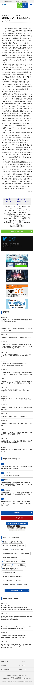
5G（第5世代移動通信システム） (12, 569)
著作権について (22, 669)
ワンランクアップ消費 (9, 546)
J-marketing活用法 (17, 518)
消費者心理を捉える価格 (10, 553)
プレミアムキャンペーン (10, 561)
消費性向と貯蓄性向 (9, 584)
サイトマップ (22, 661)
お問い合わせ (22, 665)
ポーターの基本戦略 (19, 565)
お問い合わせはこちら (17, 231)
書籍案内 (3, 665)
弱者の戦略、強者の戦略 (10, 557)
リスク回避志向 (7, 580)
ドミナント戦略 (25, 553)
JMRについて (4, 661)
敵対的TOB (6, 565)
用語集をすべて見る (16, 590)
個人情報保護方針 (5, 669)
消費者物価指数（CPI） (10, 572)
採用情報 (17, 512)
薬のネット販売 (22, 584)
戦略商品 (5, 549)
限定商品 (21, 546)
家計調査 (18, 580)
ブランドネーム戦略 (17, 549)
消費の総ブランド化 (16, 542)
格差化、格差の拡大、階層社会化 (12, 576)
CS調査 (23, 561)
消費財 (5, 542)
